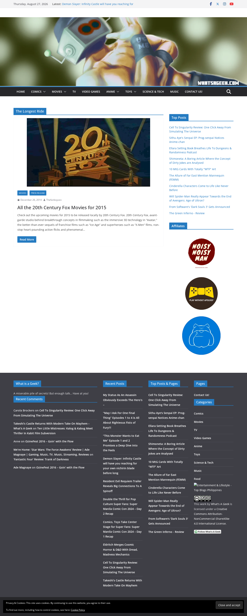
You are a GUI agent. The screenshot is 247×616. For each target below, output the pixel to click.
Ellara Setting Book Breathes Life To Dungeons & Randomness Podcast (167, 430)
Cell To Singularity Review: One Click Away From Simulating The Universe (120, 567)
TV (74, 91)
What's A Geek (220, 504)
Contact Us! (193, 91)
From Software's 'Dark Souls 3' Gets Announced (199, 207)
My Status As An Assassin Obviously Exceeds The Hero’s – (122, 399)
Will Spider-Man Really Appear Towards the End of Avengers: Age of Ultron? (166, 505)
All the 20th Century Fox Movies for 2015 (61, 207)
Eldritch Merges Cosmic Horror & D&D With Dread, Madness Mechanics (120, 549)
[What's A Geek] (123, 20)
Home (21, 91)
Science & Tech (153, 91)
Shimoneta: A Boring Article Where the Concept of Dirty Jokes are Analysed (166, 448)
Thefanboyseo (54, 199)
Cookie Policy (78, 610)
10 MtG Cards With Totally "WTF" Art (192, 169)
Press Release (38, 193)
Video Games (91, 91)
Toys (128, 91)
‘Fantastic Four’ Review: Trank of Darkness (41, 459)
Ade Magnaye (22, 467)
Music (174, 91)
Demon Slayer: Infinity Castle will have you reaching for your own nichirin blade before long (97, 6)
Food (197, 479)
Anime (110, 91)
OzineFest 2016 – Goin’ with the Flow (49, 441)
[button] (43, 91)
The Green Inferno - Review (187, 213)
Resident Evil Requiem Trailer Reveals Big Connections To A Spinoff (122, 486)
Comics (36, 91)
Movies (57, 91)
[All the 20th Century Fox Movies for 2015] (88, 152)
